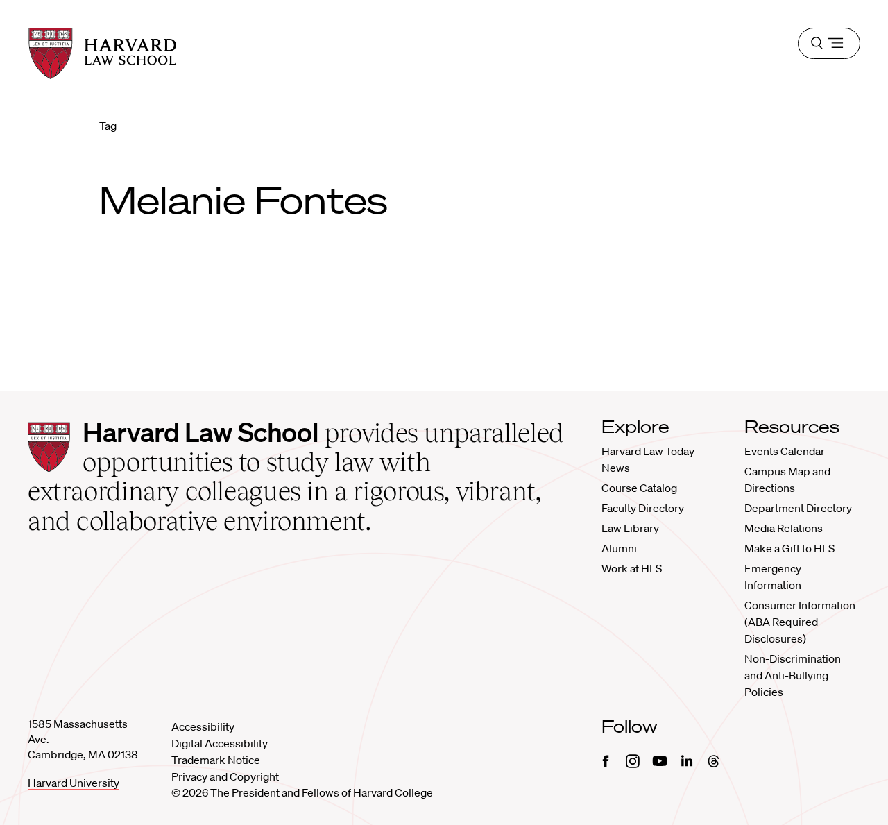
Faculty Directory (642, 508)
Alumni (619, 548)
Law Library (630, 528)
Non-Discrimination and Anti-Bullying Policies (792, 675)
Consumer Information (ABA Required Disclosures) (799, 621)
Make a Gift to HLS (789, 548)
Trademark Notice (215, 760)
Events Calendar (784, 451)
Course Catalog (639, 488)
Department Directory (798, 508)
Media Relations (783, 528)
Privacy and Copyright (225, 776)
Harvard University (73, 783)
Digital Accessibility (219, 743)
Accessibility (202, 726)
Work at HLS (631, 568)
